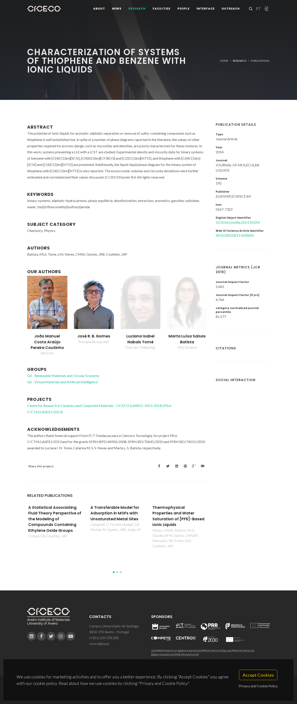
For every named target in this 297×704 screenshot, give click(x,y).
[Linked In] (31, 636)
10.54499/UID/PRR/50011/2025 (203, 651)
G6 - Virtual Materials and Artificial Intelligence (62, 382)
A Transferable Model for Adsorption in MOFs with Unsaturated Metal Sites (114, 513)
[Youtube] (70, 636)
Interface (206, 9)
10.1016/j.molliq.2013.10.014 (238, 222)
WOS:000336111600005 (235, 235)
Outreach (231, 9)
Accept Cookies (258, 675)
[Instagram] (61, 636)
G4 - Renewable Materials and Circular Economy (63, 375)
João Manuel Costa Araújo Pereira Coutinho (47, 342)
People (183, 9)
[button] (114, 572)
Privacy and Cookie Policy (258, 686)
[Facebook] (41, 636)
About (99, 9)
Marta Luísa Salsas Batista (187, 339)
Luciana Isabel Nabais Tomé (140, 339)
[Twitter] (51, 636)
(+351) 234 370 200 (104, 638)
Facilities (161, 9)
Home (224, 60)
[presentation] (23, 316)
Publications (260, 60)
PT (258, 9)
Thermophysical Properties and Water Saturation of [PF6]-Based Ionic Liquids (178, 516)
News (117, 9)
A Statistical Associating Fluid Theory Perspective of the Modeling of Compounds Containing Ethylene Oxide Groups (54, 519)
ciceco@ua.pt (99, 643)
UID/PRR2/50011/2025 (241, 651)
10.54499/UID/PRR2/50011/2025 (177, 655)
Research (137, 9)
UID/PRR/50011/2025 (164, 651)
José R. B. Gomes (93, 336)
